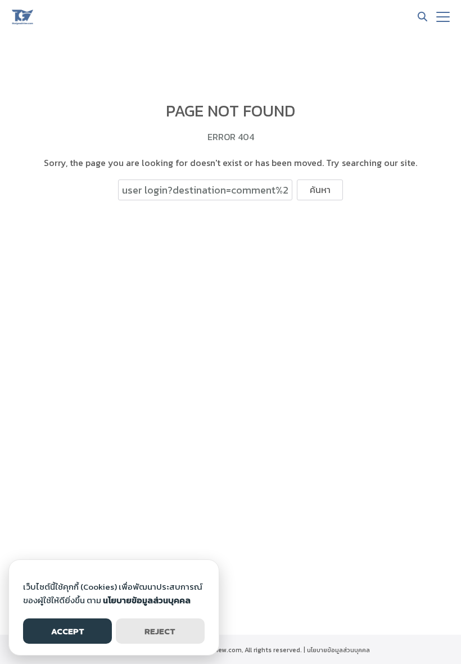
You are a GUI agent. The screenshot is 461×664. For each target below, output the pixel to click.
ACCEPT (67, 631)
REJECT (159, 631)
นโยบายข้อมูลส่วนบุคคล (338, 650)
